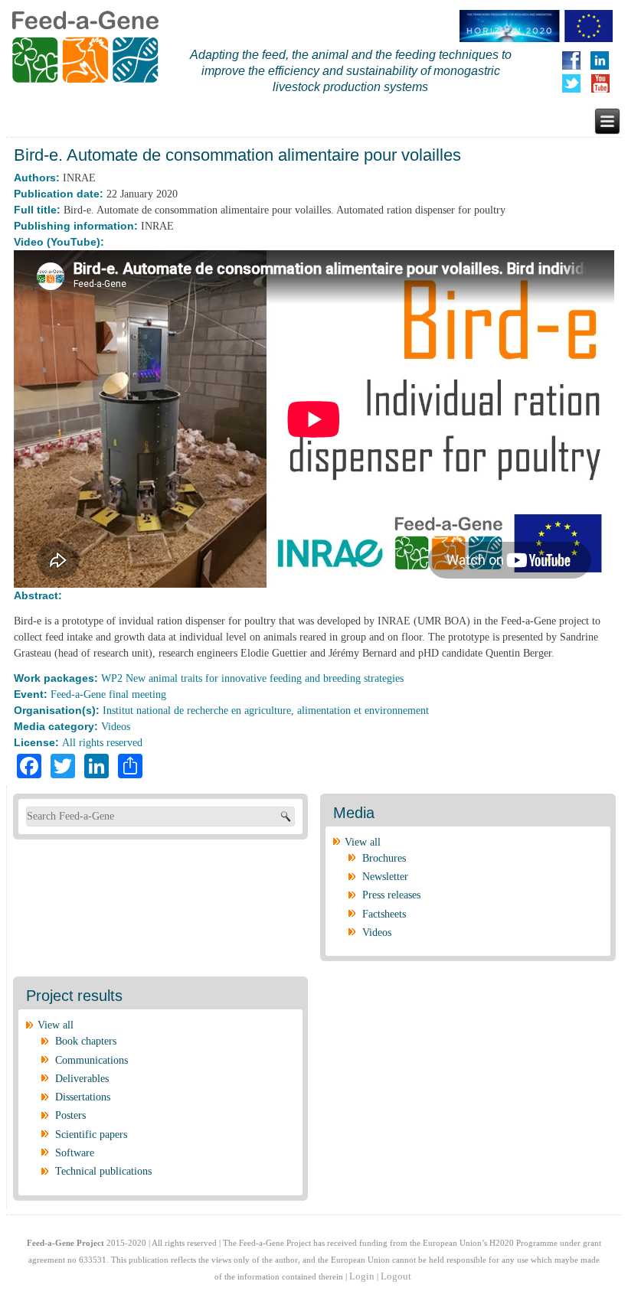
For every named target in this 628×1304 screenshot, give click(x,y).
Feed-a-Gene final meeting (108, 694)
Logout (396, 1276)
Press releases (391, 895)
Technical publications (103, 1171)
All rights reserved (102, 742)
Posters (70, 1115)
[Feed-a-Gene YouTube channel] (603, 83)
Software (74, 1153)
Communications (91, 1060)
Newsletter (385, 876)
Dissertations (82, 1097)
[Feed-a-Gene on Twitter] (574, 83)
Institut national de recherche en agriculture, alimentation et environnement (266, 710)
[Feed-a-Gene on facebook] (574, 60)
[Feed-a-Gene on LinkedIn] (606, 60)
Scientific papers (91, 1134)
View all (363, 842)
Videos (115, 726)
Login (362, 1276)
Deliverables (82, 1078)
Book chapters (85, 1041)
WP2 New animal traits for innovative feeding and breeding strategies (252, 678)
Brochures (384, 858)
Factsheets (384, 914)
